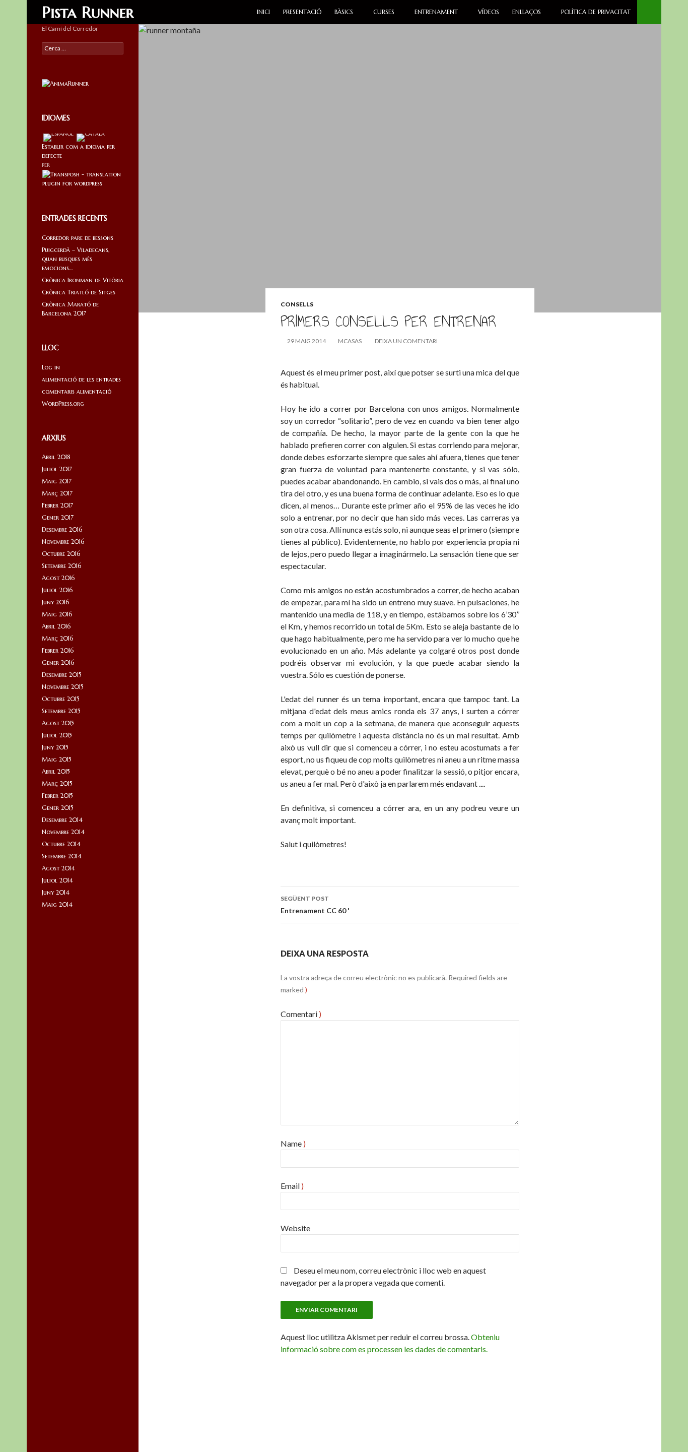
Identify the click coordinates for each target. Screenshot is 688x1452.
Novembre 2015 (63, 686)
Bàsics (343, 12)
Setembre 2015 (61, 711)
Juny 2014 (56, 892)
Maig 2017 (57, 481)
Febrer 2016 (58, 650)
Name (293, 1143)
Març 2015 (57, 783)
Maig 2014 (57, 904)
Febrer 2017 (57, 505)
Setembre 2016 (61, 566)
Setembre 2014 (62, 856)
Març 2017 (57, 493)
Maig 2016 (57, 614)
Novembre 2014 (63, 832)
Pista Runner (88, 12)
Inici (263, 12)
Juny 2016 (55, 602)
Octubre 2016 (61, 553)
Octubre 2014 (61, 844)
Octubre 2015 (61, 699)
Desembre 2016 (62, 529)
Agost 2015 (58, 723)
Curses (383, 12)
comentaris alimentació (76, 391)
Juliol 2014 (57, 880)
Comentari (301, 1014)
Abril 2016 (56, 626)
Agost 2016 (58, 578)
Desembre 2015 (62, 674)
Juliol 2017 (57, 469)
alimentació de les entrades (81, 379)
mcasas (350, 341)
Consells (297, 304)
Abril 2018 (56, 457)
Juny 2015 (55, 747)
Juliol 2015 (57, 735)
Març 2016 (57, 638)
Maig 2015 (57, 759)
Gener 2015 (58, 807)
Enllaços (526, 12)
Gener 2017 (58, 517)
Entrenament (436, 12)
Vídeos (488, 12)
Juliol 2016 (57, 590)
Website (295, 1228)
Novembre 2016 (63, 541)
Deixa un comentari (406, 341)
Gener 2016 (58, 662)
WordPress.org (63, 403)
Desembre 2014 (62, 820)
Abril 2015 (56, 771)
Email (292, 1185)
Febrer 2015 (57, 795)
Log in (51, 367)
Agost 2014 (58, 868)
